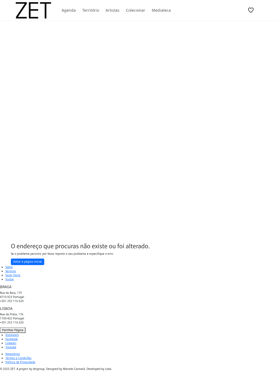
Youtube (10, 347)
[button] (227, 10)
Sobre (9, 267)
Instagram (12, 335)
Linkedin (10, 343)
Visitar (9, 279)
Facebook (11, 339)
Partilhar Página (12, 330)
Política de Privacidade (20, 362)
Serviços (10, 271)
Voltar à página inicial (27, 261)
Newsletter (12, 354)
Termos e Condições (18, 358)
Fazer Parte (12, 275)
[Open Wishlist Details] (251, 10)
